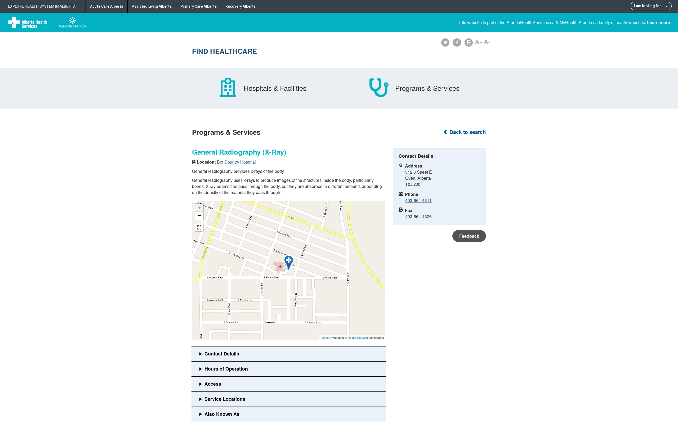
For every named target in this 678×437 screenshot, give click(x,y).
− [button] (199, 215)
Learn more (658, 22)
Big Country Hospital (236, 162)
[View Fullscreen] (199, 227)
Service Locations (224, 398)
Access (212, 383)
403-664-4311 (418, 200)
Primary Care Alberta (198, 6)
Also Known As (221, 414)
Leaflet (325, 337)
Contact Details (221, 353)
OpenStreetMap (357, 337)
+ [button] (199, 207)
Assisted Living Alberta (152, 6)
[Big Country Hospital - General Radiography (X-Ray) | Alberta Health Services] (288, 263)
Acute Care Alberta (106, 6)
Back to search (467, 132)
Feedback (469, 236)
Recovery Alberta (240, 6)
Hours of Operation (226, 368)
